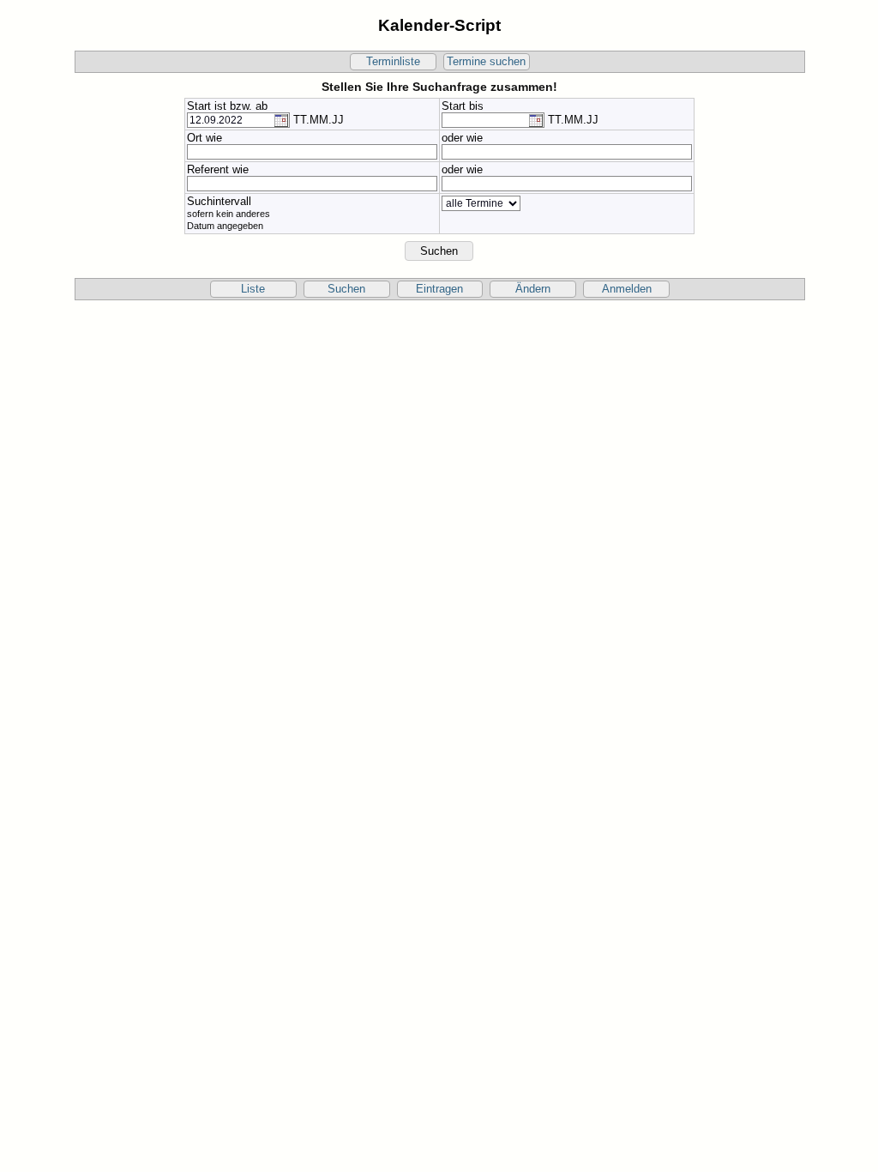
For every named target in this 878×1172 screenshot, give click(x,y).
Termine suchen (486, 62)
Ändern (532, 289)
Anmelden (627, 289)
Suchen (346, 289)
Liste (253, 289)
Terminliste (393, 62)
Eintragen (439, 289)
